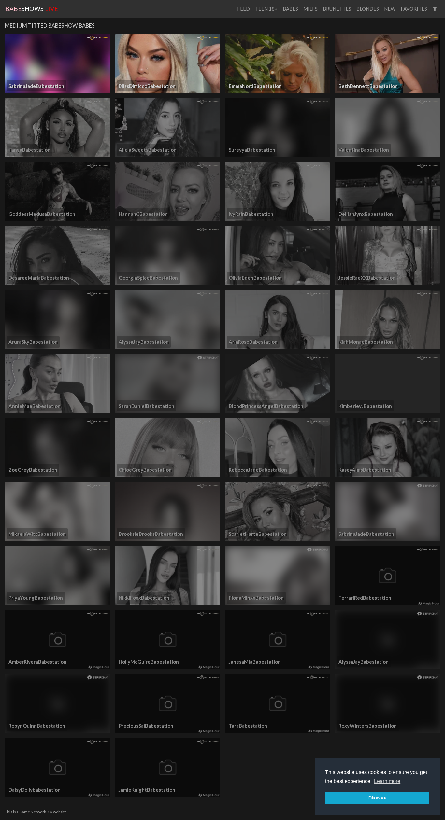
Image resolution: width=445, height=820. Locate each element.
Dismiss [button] (377, 797)
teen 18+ (266, 9)
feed (243, 9)
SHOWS (31, 8)
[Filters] (435, 9)
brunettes (337, 9)
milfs (310, 9)
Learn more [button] (387, 781)
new (389, 9)
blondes (367, 9)
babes (290, 9)
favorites (414, 9)
